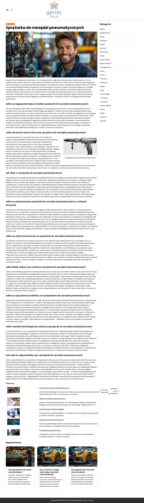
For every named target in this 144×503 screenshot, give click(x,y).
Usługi (102, 113)
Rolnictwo (103, 82)
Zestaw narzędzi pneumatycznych (52, 398)
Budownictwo (105, 33)
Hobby (102, 44)
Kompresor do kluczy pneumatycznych (54, 388)
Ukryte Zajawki (105, 105)
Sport (102, 90)
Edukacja (103, 40)
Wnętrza (103, 117)
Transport (104, 98)
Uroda (102, 109)
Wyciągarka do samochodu (49, 430)
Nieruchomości (105, 63)
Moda (102, 56)
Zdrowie (103, 121)
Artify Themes (88, 500)
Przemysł (103, 79)
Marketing (104, 52)
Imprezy (103, 48)
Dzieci (102, 37)
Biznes (102, 29)
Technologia (104, 94)
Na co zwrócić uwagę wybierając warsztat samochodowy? (49, 471)
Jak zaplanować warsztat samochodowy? (82, 470)
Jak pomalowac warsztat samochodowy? (19, 470)
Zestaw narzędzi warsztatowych (51, 420)
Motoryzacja (10, 24)
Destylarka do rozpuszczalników (51, 409)
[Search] (11, 10)
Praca (102, 71)
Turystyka (104, 102)
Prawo (102, 75)
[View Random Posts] (7, 10)
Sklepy (102, 86)
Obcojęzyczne (105, 67)
